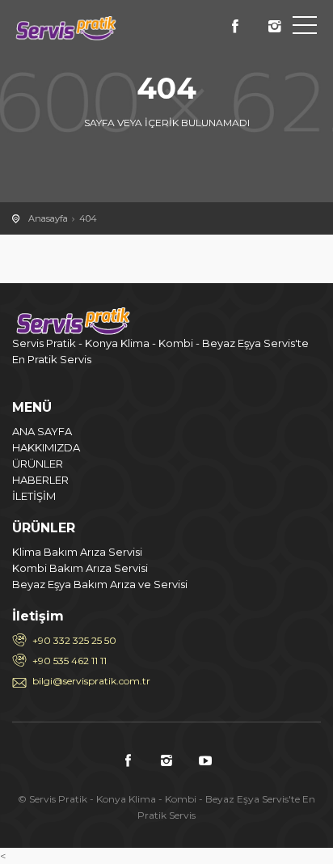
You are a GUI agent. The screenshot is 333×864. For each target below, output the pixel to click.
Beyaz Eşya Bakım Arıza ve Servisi (100, 584)
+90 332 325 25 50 (74, 640)
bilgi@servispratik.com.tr (91, 681)
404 (88, 218)
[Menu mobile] (305, 28)
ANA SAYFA (42, 431)
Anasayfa (48, 218)
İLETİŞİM (34, 495)
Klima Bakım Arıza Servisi (77, 551)
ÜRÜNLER (37, 463)
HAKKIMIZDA (46, 447)
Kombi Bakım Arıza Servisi (80, 567)
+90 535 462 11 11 (69, 660)
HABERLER (40, 479)
